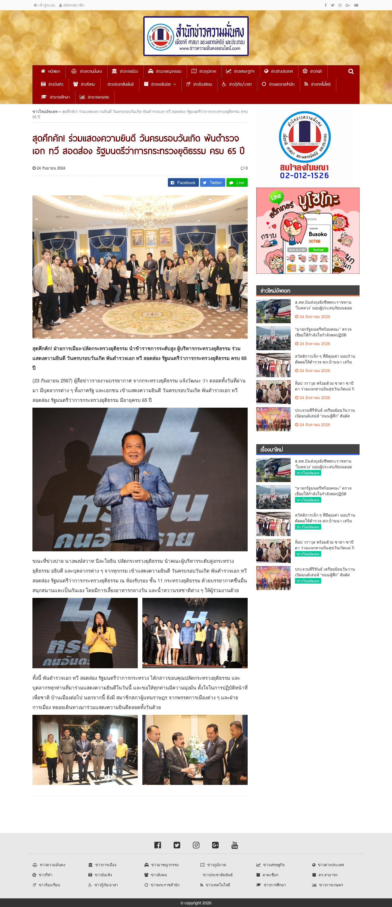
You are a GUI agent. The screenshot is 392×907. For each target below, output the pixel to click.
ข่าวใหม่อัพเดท (45, 111)
